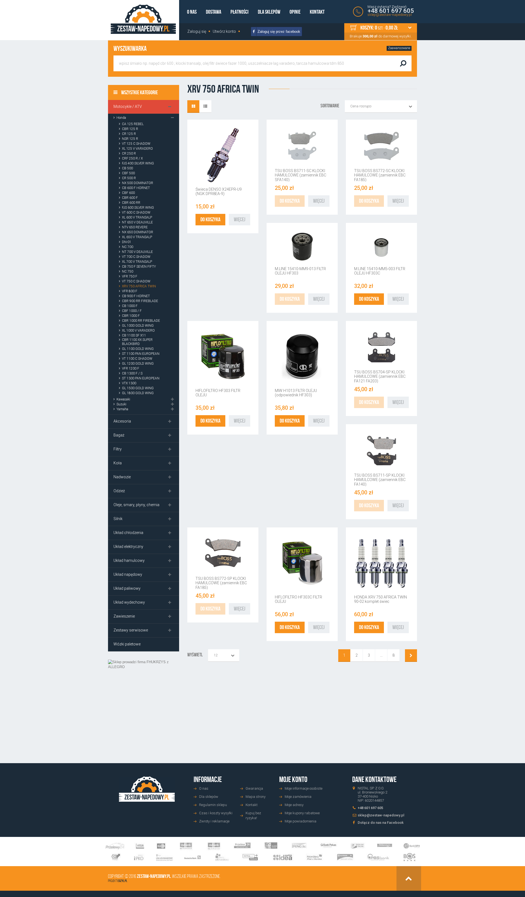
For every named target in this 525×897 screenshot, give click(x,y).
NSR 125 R (130, 139)
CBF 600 (128, 193)
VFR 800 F (129, 291)
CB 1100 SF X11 (134, 335)
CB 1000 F (130, 306)
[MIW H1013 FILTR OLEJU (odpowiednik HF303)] (302, 356)
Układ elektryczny (128, 546)
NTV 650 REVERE (135, 227)
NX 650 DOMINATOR (137, 232)
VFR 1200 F (130, 368)
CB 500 (127, 168)
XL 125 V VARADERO (137, 149)
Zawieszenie (124, 616)
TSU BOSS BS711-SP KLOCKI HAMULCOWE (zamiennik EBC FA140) (380, 479)
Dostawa (213, 12)
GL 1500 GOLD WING (138, 388)
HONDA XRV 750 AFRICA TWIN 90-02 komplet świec (380, 599)
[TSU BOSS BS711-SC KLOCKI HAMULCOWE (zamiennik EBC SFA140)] (302, 146)
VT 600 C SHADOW (136, 212)
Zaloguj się (196, 31)
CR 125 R (129, 134)
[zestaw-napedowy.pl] (143, 19)
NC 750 (127, 271)
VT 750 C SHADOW (136, 281)
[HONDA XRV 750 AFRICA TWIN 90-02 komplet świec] (381, 563)
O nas (192, 12)
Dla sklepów (269, 12)
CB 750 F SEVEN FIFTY (139, 266)
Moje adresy (294, 805)
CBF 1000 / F (132, 311)
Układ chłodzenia (128, 532)
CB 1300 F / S (132, 373)
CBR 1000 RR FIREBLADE (141, 321)
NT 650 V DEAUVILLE (137, 222)
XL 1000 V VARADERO (138, 330)
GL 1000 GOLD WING (138, 325)
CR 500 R (129, 178)
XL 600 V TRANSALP (137, 217)
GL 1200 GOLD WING (138, 363)
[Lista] (205, 106)
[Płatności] (263, 851)
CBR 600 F (130, 198)
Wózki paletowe (127, 644)
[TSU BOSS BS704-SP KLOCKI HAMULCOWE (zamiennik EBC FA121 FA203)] (381, 347)
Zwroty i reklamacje (214, 821)
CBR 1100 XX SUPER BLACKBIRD (137, 342)
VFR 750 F (129, 276)
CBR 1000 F (131, 316)
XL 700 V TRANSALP (137, 262)
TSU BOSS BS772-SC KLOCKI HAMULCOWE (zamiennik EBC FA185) (380, 175)
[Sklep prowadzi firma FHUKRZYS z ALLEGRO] (143, 703)
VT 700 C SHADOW (136, 257)
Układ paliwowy (127, 588)
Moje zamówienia (298, 797)
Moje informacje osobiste (303, 788)
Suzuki (121, 404)
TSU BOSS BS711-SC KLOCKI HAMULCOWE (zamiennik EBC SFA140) (300, 175)
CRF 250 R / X (132, 158)
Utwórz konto (224, 31)
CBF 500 (128, 173)
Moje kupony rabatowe (302, 813)
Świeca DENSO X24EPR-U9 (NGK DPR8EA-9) (219, 191)
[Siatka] (193, 106)
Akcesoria (122, 421)
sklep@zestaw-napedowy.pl (390, 15)
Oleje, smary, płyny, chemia (136, 505)
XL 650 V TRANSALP (137, 237)
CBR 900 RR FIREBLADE (140, 301)
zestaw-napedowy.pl (154, 876)
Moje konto (293, 779)
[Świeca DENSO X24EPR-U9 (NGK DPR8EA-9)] (223, 155)
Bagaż (118, 435)
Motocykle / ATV (127, 106)
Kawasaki (123, 399)
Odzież (119, 491)
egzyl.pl (122, 881)
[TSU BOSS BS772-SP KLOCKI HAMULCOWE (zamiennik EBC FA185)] (223, 554)
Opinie (295, 12)
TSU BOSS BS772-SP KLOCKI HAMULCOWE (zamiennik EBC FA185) (221, 583)
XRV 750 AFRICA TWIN (139, 286)
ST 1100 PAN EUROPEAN (140, 354)
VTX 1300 (129, 383)
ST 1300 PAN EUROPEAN (140, 378)
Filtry (117, 449)
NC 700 (127, 247)
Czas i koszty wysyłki (215, 813)
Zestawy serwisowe (130, 630)
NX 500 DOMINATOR (137, 183)
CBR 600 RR (131, 203)
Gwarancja (254, 788)
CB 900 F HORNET (136, 296)
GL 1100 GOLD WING (138, 349)
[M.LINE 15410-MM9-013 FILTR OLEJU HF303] (302, 246)
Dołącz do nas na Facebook (381, 823)
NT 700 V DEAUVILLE (137, 252)
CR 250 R (129, 153)
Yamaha (122, 409)
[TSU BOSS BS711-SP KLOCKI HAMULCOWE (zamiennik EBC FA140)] (381, 450)
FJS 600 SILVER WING (138, 208)
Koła (117, 463)
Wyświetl (195, 654)
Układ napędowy (127, 574)
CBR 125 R (130, 129)
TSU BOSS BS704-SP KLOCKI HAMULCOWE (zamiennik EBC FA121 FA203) (380, 376)
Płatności (240, 12)
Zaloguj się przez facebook (278, 31)
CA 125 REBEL (133, 124)
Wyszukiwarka (130, 48)
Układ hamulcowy (129, 560)
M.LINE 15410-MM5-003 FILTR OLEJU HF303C (379, 271)
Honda (121, 118)
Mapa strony (256, 797)
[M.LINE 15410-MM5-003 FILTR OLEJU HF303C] (381, 246)
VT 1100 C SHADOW (137, 359)
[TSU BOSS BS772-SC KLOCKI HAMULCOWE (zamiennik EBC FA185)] (381, 146)
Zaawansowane (399, 48)
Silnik (117, 519)
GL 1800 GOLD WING (138, 393)
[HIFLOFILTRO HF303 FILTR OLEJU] (223, 356)
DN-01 (126, 242)
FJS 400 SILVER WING (138, 163)
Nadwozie (122, 477)
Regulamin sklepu (213, 805)
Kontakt (317, 12)
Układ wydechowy (129, 602)
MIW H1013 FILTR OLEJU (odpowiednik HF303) (296, 392)
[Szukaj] (403, 63)
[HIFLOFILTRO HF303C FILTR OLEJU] (302, 563)
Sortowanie (329, 105)
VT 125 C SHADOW (136, 144)
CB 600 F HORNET (136, 188)
